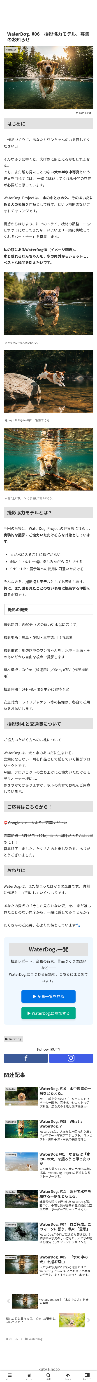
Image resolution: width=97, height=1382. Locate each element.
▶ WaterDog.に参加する (48, 1013)
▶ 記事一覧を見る (48, 996)
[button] (88, 885)
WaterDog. (15, 1039)
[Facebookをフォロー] (26, 1058)
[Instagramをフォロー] (71, 1058)
